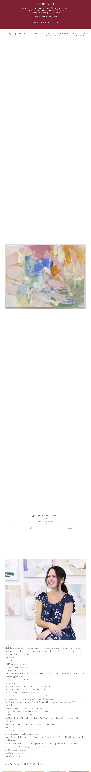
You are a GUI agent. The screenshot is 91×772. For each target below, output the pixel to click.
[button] (37, 34)
